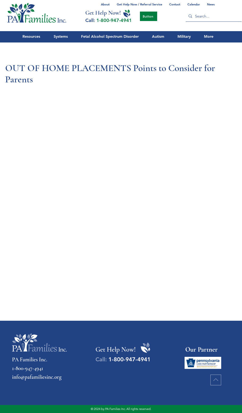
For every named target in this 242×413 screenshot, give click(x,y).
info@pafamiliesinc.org (36, 377)
